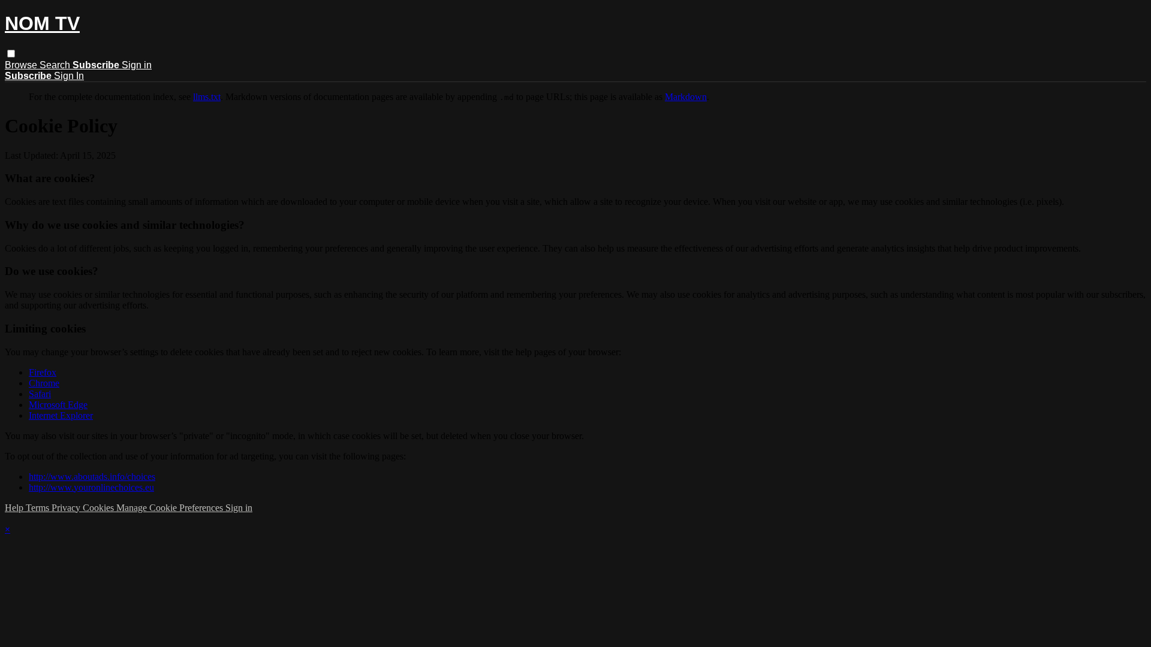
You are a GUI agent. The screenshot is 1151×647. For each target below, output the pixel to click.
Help (15, 508)
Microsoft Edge (58, 405)
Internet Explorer (61, 415)
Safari (40, 394)
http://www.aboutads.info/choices (92, 476)
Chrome (44, 383)
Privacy (67, 508)
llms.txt (207, 97)
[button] (11, 54)
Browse (22, 65)
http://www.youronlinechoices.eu (91, 487)
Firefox (42, 372)
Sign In (69, 76)
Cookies (99, 508)
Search (56, 65)
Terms (39, 508)
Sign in (137, 65)
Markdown (686, 97)
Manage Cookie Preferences (170, 508)
